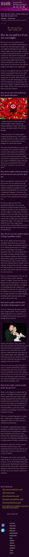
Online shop (12, 545)
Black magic (12, 530)
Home (11, 538)
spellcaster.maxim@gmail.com (20, 4)
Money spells (13, 525)
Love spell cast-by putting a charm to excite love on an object (15, 506)
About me (12, 543)
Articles (11, 550)
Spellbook (12, 540)
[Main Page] (5, 5)
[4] (5, 514)
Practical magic (13, 535)
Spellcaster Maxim (16, 28)
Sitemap (11, 552)
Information (12, 547)
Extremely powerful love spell (12, 499)
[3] (3, 514)
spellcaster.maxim (18, 2)
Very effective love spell (10, 496)
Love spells (12, 523)
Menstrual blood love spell (11, 502)
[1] (1, 514)
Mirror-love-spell (8, 492)
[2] (2, 514)
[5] (6, 514)
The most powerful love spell (12, 489)
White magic (12, 528)
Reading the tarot (13, 533)
